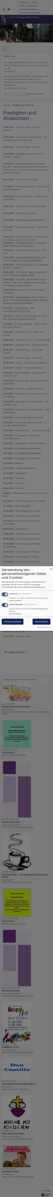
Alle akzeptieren (41, 622)
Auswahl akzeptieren (12, 622)
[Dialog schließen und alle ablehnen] (51, 567)
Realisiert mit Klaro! (44, 627)
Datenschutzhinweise (32, 587)
